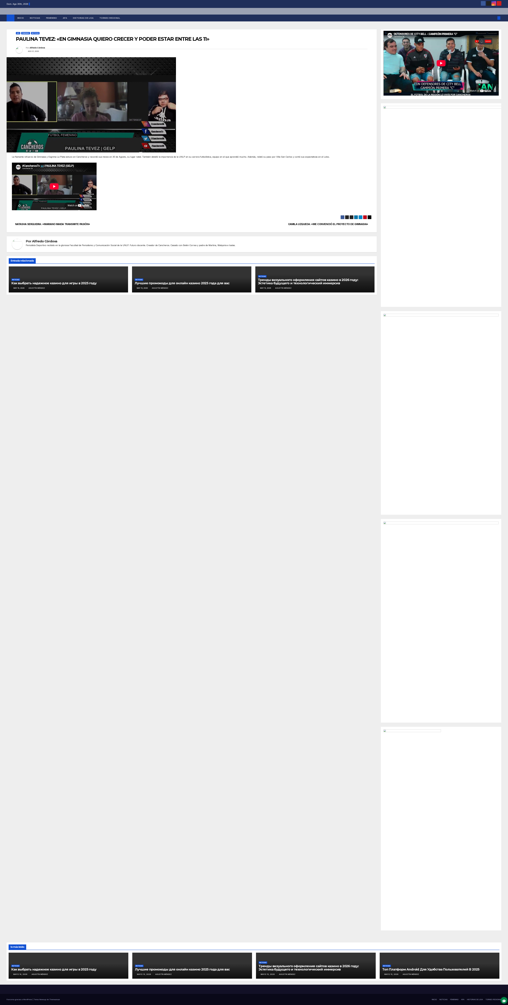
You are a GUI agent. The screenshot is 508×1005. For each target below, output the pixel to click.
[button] (494, 18)
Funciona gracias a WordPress (20, 999)
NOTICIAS (35, 18)
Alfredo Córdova (37, 48)
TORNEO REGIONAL (109, 18)
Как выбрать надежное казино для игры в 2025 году (53, 283)
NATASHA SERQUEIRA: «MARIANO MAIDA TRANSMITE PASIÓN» (52, 224)
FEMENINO (51, 18)
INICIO (20, 18)
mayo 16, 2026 (20, 974)
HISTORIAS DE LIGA (83, 18)
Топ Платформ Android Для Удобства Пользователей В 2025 (430, 969)
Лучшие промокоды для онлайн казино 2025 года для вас (182, 283)
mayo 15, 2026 (144, 974)
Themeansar (54, 999)
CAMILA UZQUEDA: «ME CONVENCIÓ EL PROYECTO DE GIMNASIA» (328, 224)
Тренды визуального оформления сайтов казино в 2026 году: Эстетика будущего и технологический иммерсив (308, 281)
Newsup (42, 999)
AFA (65, 18)
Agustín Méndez (37, 288)
